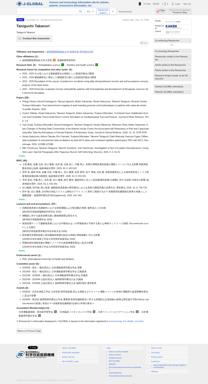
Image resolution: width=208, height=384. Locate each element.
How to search (115, 355)
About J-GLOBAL (69, 348)
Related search (115, 358)
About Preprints (115, 373)
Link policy (155, 353)
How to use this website (118, 352)
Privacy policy (156, 357)
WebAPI (112, 364)
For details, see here (133, 321)
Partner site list (68, 357)
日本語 (156, 4)
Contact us (155, 361)
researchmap (115, 321)
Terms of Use (156, 348)
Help (148, 4)
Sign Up (187, 4)
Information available (70, 353)
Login (177, 4)
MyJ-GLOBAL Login (70, 361)
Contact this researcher (37, 39)
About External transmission (120, 376)
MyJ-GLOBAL (114, 361)
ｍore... (22, 155)
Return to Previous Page (29, 331)
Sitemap (154, 371)
